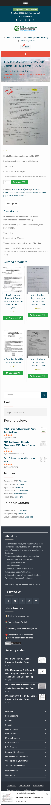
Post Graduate (11, 716)
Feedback (27, 790)
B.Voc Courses (12, 742)
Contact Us (10, 775)
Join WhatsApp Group (15, 765)
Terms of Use (24, 785)
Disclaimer (11, 785)
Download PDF (19, 182)
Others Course (11, 729)
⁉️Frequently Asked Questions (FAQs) (21, 628)
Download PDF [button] (15, 318)
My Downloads (11, 770)
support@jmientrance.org (37, 37)
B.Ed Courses (11, 747)
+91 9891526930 (14, 37)
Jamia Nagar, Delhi (27, 40)
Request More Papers (14, 752)
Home (6, 71)
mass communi (20, 196)
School (8, 725)
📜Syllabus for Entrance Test (17, 616)
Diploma (8, 720)
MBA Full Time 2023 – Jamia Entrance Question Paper (30, 797)
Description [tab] (12, 203)
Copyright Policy (13, 790)
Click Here (23, 481)
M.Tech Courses (12, 738)
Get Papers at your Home (16, 761)
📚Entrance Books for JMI (16, 622)
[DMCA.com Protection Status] (13, 643)
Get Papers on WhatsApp (16, 756)
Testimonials (39, 790)
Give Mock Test (20, 494)
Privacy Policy (38, 785)
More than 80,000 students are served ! (25, 13)
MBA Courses (11, 733)
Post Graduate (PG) (20, 71)
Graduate (9, 711)
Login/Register (26, 16)
